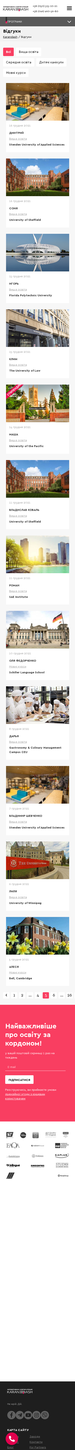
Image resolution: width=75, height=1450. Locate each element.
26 (69, 994)
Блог (10, 1447)
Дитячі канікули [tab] (51, 62)
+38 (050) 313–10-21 (45, 6)
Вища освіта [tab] (28, 52)
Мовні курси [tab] (16, 72)
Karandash (10, 36)
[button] (37, 21)
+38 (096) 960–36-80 (45, 11)
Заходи (35, 1436)
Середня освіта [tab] (18, 62)
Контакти (36, 1442)
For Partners (38, 1447)
